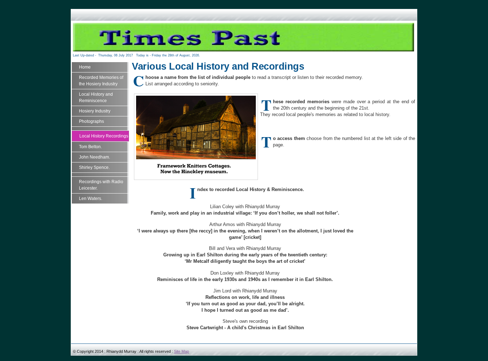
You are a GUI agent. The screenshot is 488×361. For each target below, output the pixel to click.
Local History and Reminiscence (96, 97)
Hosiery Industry (94, 111)
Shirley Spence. (94, 167)
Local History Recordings (103, 136)
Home (85, 67)
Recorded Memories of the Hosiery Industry (101, 80)
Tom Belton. (90, 146)
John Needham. (94, 157)
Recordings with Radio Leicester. (101, 185)
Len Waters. (90, 198)
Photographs (91, 121)
